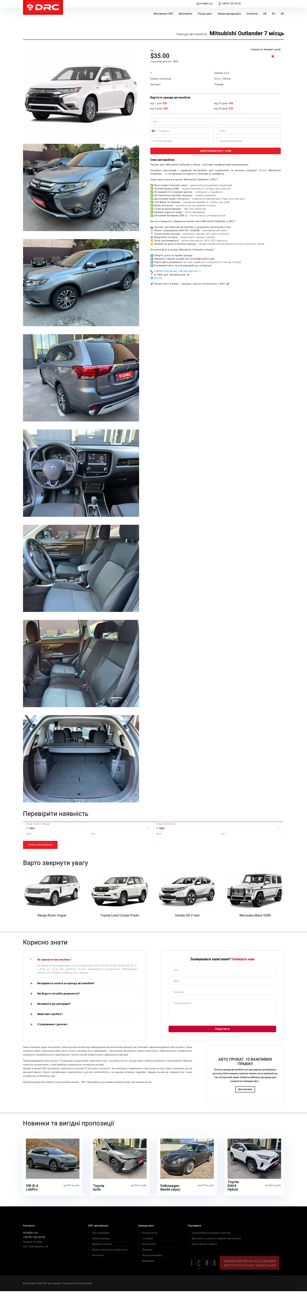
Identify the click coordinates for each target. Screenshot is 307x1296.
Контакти (252, 13)
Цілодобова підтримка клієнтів (211, 1232)
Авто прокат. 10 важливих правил (245, 1061)
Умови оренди (101, 1238)
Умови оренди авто (229, 13)
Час (93, 834)
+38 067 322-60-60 (231, 3)
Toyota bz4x (98, 1188)
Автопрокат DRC (163, 13)
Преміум (147, 1249)
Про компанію (101, 1232)
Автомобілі (185, 13)
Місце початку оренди (38, 824)
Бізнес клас (149, 1244)
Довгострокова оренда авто (110, 1249)
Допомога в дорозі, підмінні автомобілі (216, 1238)
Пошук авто (205, 13)
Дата (28, 834)
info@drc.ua (206, 3)
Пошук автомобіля (40, 844)
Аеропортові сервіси (204, 1244)
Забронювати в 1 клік (215, 150)
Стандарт (148, 1238)
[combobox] (88, 829)
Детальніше (245, 1089)
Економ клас (150, 1232)
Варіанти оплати (102, 1244)
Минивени (148, 1260)
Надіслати (222, 1028)
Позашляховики (152, 1255)
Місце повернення (165, 824)
